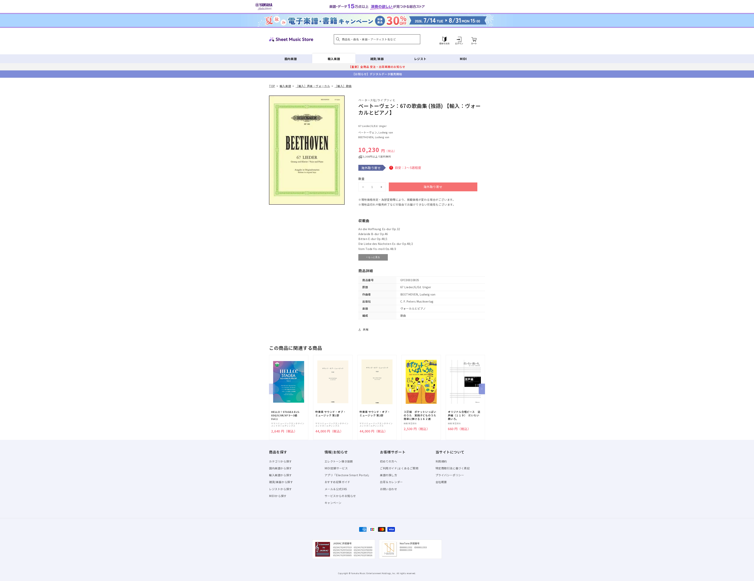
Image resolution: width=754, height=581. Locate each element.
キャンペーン (333, 503)
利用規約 (441, 461)
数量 (361, 179)
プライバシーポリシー (450, 475)
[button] (377, 39)
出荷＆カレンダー (391, 482)
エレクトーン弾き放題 (339, 461)
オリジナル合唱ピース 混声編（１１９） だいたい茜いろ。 (464, 415)
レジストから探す (280, 489)
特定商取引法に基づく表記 (453, 468)
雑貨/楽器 (377, 59)
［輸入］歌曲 (343, 86)
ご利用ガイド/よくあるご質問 (399, 468)
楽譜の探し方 (388, 475)
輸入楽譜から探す (280, 475)
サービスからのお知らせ (340, 496)
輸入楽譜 (334, 59)
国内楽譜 (291, 59)
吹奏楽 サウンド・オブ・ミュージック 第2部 (375, 413)
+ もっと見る (373, 257)
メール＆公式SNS (336, 489)
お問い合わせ (388, 489)
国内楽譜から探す (280, 468)
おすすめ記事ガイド (337, 482)
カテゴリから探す (280, 461)
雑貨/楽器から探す (281, 482)
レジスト (420, 59)
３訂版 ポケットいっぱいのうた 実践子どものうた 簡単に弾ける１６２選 (421, 415)
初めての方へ (388, 461)
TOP (272, 86)
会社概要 (441, 482)
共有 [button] (366, 329)
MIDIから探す (278, 496)
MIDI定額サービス (336, 468)
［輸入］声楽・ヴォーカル (313, 86)
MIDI (463, 59)
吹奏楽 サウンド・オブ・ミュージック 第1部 (330, 413)
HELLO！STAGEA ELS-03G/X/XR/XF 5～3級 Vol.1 (285, 415)
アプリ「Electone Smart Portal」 (348, 475)
